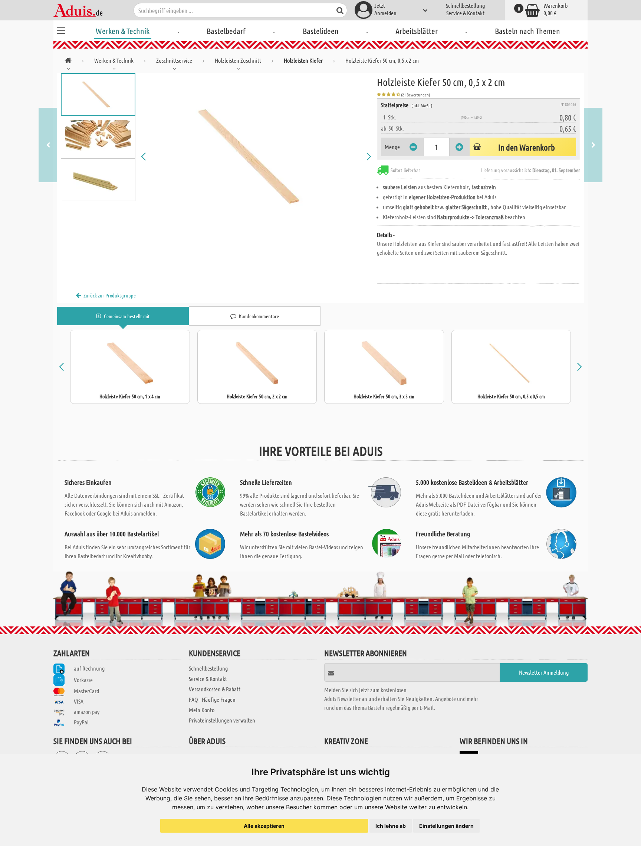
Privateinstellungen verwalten (222, 720)
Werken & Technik (122, 31)
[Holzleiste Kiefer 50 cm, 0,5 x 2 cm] (256, 156)
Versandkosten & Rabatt (214, 688)
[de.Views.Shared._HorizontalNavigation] (68, 61)
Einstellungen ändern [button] (446, 826)
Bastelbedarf (226, 31)
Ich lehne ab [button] (390, 826)
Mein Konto (201, 709)
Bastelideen (321, 31)
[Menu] (60, 29)
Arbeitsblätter (416, 31)
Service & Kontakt (465, 12)
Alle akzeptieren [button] (264, 826)
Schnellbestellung (465, 5)
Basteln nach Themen (527, 31)
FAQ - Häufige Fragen (212, 699)
